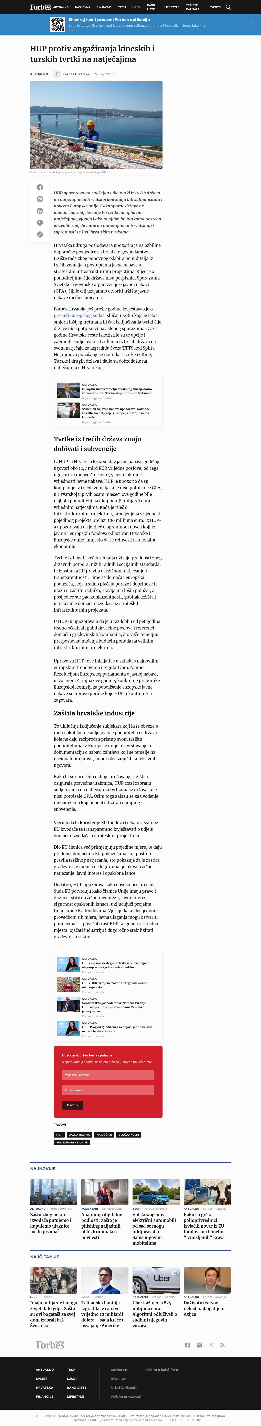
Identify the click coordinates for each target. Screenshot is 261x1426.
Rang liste (151, 7)
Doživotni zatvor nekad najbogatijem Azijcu (204, 1308)
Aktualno (61, 7)
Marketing (119, 1370)
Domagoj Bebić (112, 1208)
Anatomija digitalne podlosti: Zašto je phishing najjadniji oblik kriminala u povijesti (101, 1226)
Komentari (89, 1208)
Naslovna (82, 7)
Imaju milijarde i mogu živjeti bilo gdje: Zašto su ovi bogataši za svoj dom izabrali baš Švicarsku (53, 1314)
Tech (122, 7)
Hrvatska (44, 1388)
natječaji (104, 1134)
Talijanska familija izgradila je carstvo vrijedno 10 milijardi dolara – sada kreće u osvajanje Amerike (103, 1314)
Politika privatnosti (126, 1396)
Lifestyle (171, 7)
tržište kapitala (192, 7)
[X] (40, 223)
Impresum (119, 1379)
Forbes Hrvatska (93, 972)
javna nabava (79, 1134)
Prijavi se (73, 1105)
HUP (59, 1134)
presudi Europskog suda (78, 315)
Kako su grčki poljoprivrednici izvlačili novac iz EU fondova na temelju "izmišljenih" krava (204, 1226)
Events (215, 7)
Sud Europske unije (72, 1142)
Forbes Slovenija (214, 1296)
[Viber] (40, 199)
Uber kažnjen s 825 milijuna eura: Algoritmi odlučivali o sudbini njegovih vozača (155, 1314)
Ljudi (136, 7)
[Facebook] (40, 187)
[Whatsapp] (40, 211)
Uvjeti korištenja (124, 1388)
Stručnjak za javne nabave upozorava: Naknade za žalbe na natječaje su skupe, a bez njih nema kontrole (116, 413)
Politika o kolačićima (161, 1370)
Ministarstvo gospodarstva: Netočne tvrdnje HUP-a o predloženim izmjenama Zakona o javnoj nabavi (114, 1007)
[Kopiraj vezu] (40, 234)
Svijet (41, 1379)
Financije (104, 7)
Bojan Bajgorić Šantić (97, 398)
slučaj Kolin (129, 1134)
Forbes (47, 1296)
